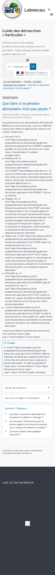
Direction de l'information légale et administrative (23, 451)
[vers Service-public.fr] (32, 73)
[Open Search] (49, 10)
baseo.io (28, 453)
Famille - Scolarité (33, 81)
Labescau (34, 10)
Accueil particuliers (12, 81)
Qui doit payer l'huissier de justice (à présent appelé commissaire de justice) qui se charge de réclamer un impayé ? (28, 424)
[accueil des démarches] (27, 60)
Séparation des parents (14, 85)
